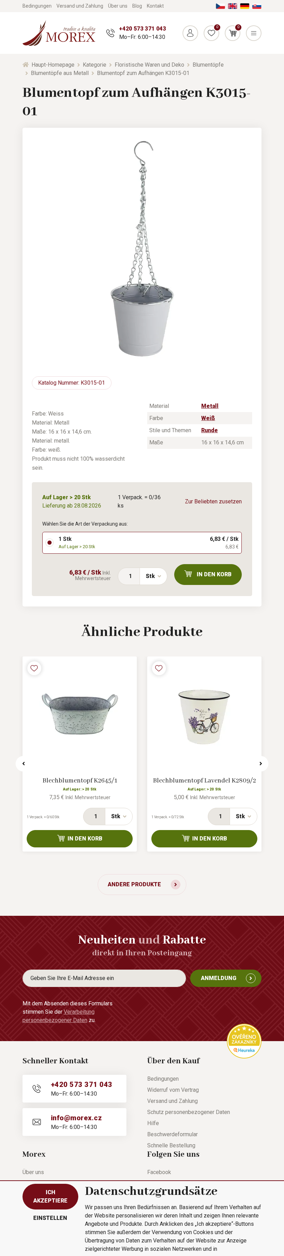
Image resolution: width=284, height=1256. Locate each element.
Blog (137, 6)
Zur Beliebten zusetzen (213, 501)
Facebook (159, 1172)
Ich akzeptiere (50, 1196)
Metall (210, 406)
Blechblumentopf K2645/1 (80, 781)
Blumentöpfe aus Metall (60, 73)
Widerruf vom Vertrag (173, 1090)
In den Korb (214, 574)
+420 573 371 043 (142, 28)
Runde (209, 430)
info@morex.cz (76, 1118)
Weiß (208, 418)
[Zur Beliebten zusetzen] (34, 668)
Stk (150, 576)
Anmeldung (218, 978)
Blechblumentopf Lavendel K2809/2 (204, 781)
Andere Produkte (134, 884)
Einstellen (50, 1218)
